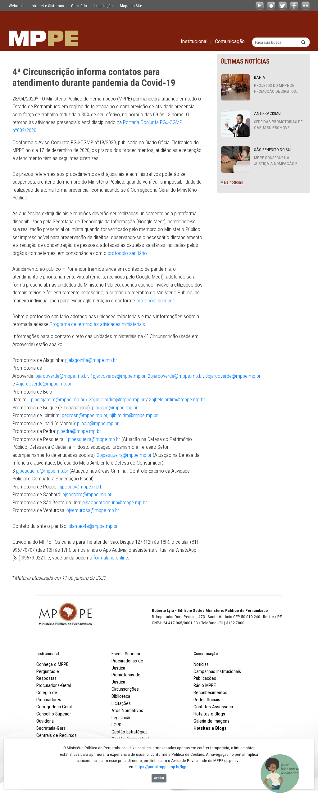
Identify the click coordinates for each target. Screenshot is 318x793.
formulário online (110, 558)
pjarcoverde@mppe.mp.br (61, 376)
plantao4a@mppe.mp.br (93, 526)
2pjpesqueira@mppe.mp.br (124, 455)
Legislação (103, 5)
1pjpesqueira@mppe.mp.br (93, 439)
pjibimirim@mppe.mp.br (134, 415)
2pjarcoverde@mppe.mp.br (175, 376)
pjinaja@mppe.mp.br (98, 423)
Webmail (16, 5)
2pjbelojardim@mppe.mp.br (117, 399)
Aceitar (159, 778)
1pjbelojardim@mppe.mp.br (56, 399)
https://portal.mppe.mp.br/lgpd (162, 766)
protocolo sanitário (127, 253)
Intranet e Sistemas (47, 5)
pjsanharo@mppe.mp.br (86, 494)
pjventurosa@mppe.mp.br (92, 510)
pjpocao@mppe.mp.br (81, 486)
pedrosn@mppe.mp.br (84, 415)
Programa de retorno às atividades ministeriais (97, 324)
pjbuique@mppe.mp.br (115, 407)
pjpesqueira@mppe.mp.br (42, 471)
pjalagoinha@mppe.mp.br (91, 360)
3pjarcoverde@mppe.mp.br (233, 376)
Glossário (79, 5)
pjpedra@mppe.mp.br (79, 431)
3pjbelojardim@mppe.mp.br (177, 399)
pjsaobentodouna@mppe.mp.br (114, 502)
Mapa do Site (131, 5)
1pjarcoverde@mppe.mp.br (118, 376)
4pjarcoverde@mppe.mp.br (43, 384)
